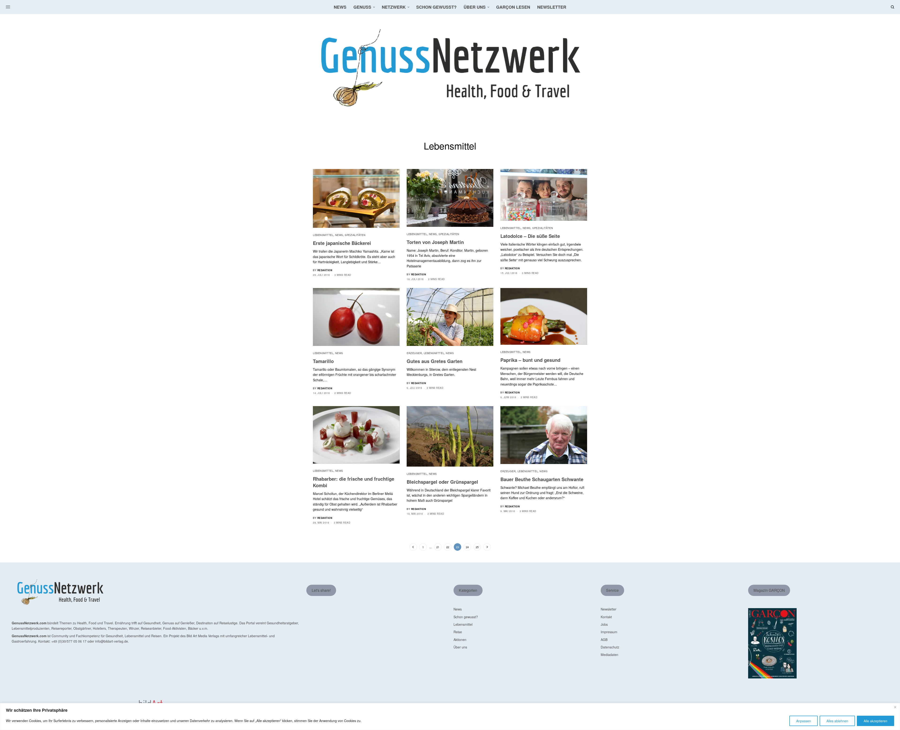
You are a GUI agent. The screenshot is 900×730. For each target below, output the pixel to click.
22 (447, 547)
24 (467, 547)
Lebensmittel (323, 235)
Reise (458, 631)
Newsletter (608, 609)
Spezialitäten (355, 235)
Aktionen (460, 639)
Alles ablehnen (837, 721)
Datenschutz (610, 647)
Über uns (460, 647)
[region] (450, 716)
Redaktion (324, 270)
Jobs (604, 624)
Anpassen (803, 721)
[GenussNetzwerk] (450, 68)
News (339, 235)
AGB (604, 639)
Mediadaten (609, 654)
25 (477, 547)
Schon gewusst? (466, 616)
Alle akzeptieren (875, 721)
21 (437, 547)
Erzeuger (414, 353)
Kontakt (606, 616)
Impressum (609, 631)
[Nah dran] (895, 707)
